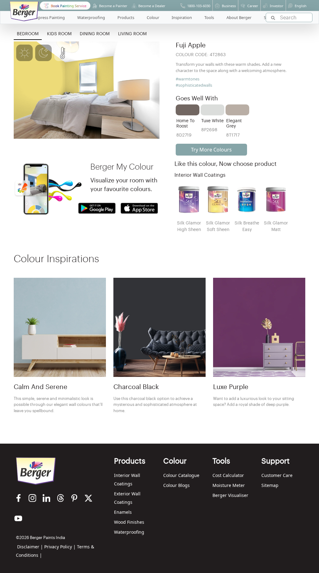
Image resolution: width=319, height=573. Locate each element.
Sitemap (270, 485)
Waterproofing (129, 532)
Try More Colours (211, 149)
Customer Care (277, 475)
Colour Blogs (176, 485)
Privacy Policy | (60, 547)
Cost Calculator (228, 475)
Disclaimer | (30, 547)
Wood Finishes (129, 522)
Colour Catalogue (181, 475)
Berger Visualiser (230, 495)
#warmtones (187, 79)
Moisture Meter (228, 485)
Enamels (123, 512)
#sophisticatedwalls (194, 85)
